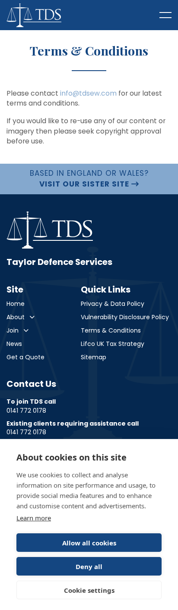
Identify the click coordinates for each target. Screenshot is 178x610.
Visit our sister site (84, 184)
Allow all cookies (89, 542)
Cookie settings (89, 590)
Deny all (89, 566)
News (14, 343)
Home (15, 303)
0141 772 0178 (26, 410)
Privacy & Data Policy (112, 303)
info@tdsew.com (88, 93)
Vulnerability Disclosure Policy (125, 317)
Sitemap (93, 357)
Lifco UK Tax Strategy (112, 343)
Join (12, 330)
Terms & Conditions (111, 330)
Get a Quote (25, 357)
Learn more (33, 518)
